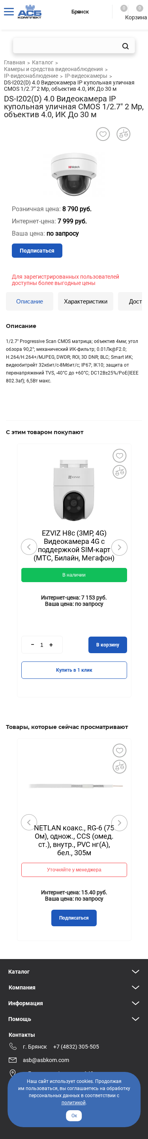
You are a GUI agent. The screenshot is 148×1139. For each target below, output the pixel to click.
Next (119, 547)
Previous (29, 547)
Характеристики (85, 301)
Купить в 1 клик (74, 670)
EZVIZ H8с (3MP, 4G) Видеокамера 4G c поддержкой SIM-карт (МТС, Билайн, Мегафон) (74, 545)
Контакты (22, 1035)
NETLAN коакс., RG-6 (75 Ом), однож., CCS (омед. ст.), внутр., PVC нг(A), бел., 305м (74, 840)
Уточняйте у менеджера (74, 870)
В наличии (74, 575)
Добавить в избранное (119, 455)
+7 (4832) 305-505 (76, 1046)
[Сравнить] (119, 471)
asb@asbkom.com (46, 1060)
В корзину (107, 645)
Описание (29, 301)
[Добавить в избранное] (102, 134)
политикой (74, 1102)
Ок (74, 1115)
